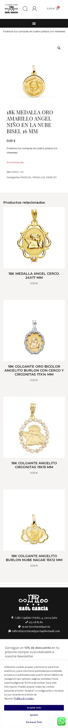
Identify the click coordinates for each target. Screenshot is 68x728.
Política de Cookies (24, 698)
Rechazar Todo (34, 722)
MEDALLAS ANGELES (45, 177)
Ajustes (34, 715)
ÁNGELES (25, 177)
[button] (34, 23)
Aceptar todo (34, 707)
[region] (34, 694)
